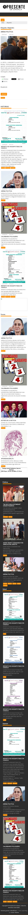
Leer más (3, 94)
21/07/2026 (6, 621)
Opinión (3, 97)
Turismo (5, 585)
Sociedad (13, 167)
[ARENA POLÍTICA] (14, 48)
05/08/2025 (6, 572)
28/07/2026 (4, 283)
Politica (10, 516)
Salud (5, 633)
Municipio (8, 167)
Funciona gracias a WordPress (9, 910)
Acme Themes (15, 912)
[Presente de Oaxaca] (2, 14)
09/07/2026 (6, 664)
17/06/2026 (6, 502)
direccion (11, 34)
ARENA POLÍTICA (7, 32)
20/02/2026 (6, 540)
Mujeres (10, 583)
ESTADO (5, 583)
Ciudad (3, 167)
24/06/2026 (6, 707)
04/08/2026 (4, 144)
